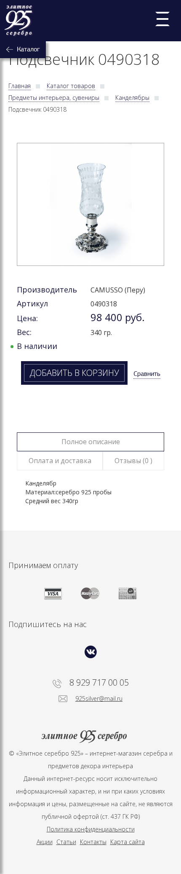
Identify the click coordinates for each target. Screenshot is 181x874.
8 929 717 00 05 (99, 682)
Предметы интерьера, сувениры (53, 98)
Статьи (66, 842)
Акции (45, 842)
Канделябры (132, 98)
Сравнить (146, 374)
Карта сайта (127, 842)
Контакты (93, 842)
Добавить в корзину (74, 372)
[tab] (90, 441)
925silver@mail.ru (98, 698)
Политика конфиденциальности (91, 829)
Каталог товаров (71, 86)
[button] (90, 204)
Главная (19, 86)
